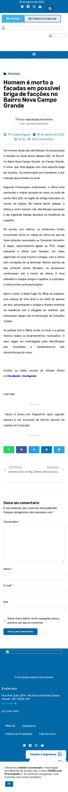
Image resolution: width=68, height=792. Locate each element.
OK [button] (9, 783)
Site (5, 602)
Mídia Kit (10, 725)
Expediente (29, 725)
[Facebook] (28, 6)
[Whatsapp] (22, 6)
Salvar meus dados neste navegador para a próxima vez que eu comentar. (33, 620)
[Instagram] (34, 6)
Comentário (11, 521)
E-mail (8, 585)
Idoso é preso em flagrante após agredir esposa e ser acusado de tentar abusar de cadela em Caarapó (34, 420)
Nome (7, 569)
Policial (14, 73)
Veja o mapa (8, 703)
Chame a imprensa (43, 754)
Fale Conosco (47, 734)
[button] (50, 9)
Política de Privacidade (18, 734)
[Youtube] (40, 6)
